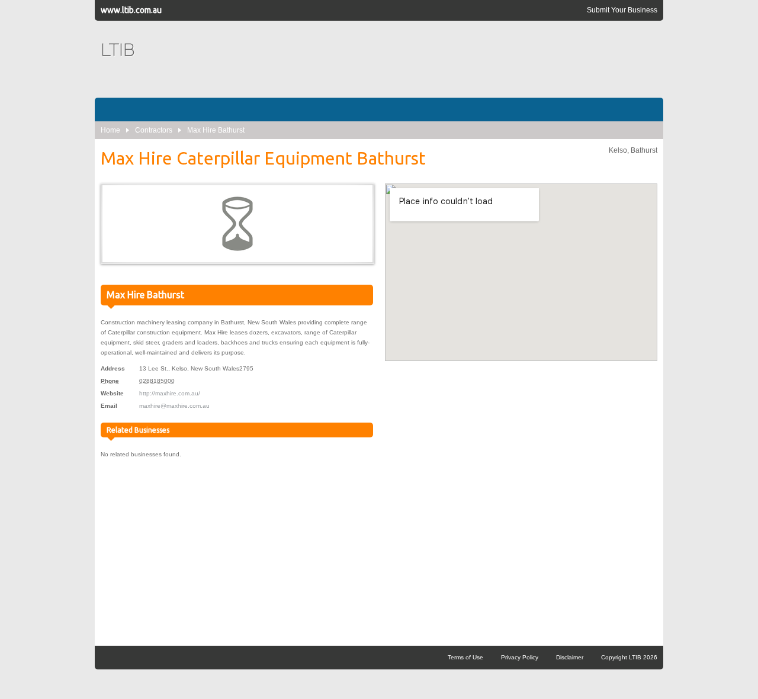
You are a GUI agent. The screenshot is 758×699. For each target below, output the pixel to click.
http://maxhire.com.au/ (169, 393)
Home (110, 130)
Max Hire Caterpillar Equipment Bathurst (263, 158)
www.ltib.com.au (131, 10)
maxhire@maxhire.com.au (174, 405)
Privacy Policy (519, 657)
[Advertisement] (441, 59)
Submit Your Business (622, 10)
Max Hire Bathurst (216, 130)
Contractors (153, 130)
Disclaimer (569, 657)
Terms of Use (465, 657)
